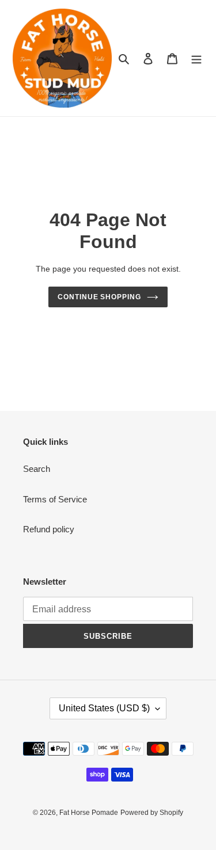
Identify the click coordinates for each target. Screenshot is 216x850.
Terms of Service (55, 499)
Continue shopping (100, 297)
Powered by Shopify (151, 813)
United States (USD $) (104, 708)
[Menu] (196, 58)
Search (36, 469)
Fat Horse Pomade (88, 813)
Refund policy (48, 529)
